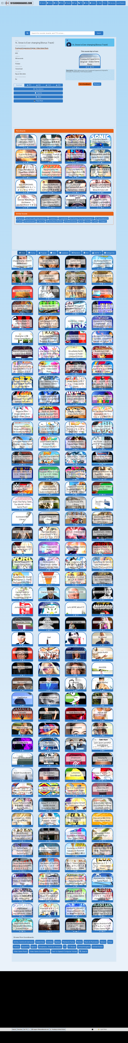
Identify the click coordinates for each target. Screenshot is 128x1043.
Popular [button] (44, 253)
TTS (81, 3)
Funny (50, 3)
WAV (39, 85)
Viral (62, 3)
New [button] (54, 253)
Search (43, 3)
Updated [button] (65, 253)
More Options (39, 89)
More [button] (104, 3)
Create (93, 3)
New (87, 3)
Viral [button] (23, 253)
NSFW (96, 253)
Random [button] (77, 253)
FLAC (49, 85)
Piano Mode (39, 101)
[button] (92, 1029)
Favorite (39, 93)
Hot (56, 3)
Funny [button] (33, 253)
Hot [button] (87, 253)
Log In (121, 3)
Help (100, 3)
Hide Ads (112, 3)
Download (19, 85)
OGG (59, 85)
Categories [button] (110, 253)
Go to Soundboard (85, 84)
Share (39, 97)
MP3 (30, 85)
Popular (69, 3)
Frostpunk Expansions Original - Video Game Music (31, 48)
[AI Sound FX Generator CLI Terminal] (29, 1029)
